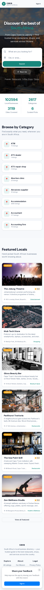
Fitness (36, 79)
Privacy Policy (35, 565)
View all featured (22, 520)
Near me (23, 72)
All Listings (7, 565)
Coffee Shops (27, 79)
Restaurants (16, 79)
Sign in (38, 4)
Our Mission (20, 565)
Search (22, 64)
